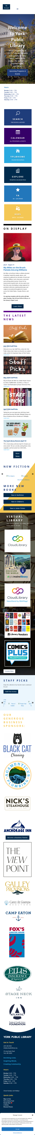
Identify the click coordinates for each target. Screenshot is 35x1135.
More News (18, 455)
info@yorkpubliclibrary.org (10, 1048)
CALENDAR (18, 137)
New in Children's (17, 502)
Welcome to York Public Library (17, 36)
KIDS (18, 214)
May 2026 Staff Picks (11, 378)
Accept (17, 1129)
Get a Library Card (9, 1101)
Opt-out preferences (17, 1132)
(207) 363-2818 (8, 1046)
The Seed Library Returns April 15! (15, 441)
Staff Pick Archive (11, 691)
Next (33, 474)
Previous (2, 474)
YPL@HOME (17, 156)
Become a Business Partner (17, 838)
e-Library (6, 1105)
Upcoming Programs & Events (17, 72)
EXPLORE (18, 176)
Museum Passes (8, 1107)
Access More (9, 671)
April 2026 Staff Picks (11, 409)
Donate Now (7, 1103)
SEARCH (18, 119)
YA (18, 195)
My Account (6, 7)
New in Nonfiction (17, 495)
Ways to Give (7, 1099)
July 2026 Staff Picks (10, 346)
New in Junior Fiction (17, 508)
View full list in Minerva (23, 479)
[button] (32, 1115)
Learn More (17, 306)
